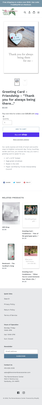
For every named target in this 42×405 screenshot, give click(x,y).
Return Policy (9, 310)
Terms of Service (10, 315)
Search (7, 299)
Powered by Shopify (32, 398)
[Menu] (38, 12)
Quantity (6, 119)
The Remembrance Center (17, 398)
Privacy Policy (9, 304)
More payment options (21, 139)
